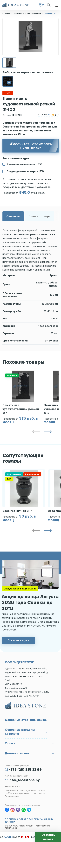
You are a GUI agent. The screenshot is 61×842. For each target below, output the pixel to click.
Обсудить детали (48, 837)
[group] (23, 397)
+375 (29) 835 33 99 (25, 769)
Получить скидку (18, 640)
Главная (6, 13)
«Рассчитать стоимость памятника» (30, 145)
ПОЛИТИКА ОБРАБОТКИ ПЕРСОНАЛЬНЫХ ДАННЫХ (29, 820)
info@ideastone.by (24, 780)
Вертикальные (34, 13)
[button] (36, 432)
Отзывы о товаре (39, 216)
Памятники (18, 13)
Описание (13, 216)
